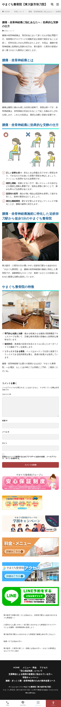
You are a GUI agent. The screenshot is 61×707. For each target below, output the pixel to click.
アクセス (44, 667)
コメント (6, 394)
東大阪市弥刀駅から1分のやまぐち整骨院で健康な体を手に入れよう (30, 634)
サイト (4, 443)
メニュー (38, 705)
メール (5, 432)
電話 (7, 705)
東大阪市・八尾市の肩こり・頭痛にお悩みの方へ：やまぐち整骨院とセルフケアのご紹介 (30, 649)
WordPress (30, 693)
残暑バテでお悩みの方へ (13, 641)
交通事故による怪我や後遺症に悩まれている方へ (30, 674)
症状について (19, 11)
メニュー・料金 (30, 667)
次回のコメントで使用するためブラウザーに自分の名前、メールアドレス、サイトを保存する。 (29, 457)
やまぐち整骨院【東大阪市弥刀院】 (25, 4)
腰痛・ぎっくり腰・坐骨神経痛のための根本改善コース (30, 680)
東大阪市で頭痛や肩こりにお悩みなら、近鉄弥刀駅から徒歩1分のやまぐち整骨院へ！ (30, 616)
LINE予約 (23, 705)
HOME (7, 11)
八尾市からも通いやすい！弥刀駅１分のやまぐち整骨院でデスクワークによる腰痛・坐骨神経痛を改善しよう (30, 626)
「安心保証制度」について (30, 671)
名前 (5, 420)
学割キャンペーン (30, 677)
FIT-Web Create (41, 690)
